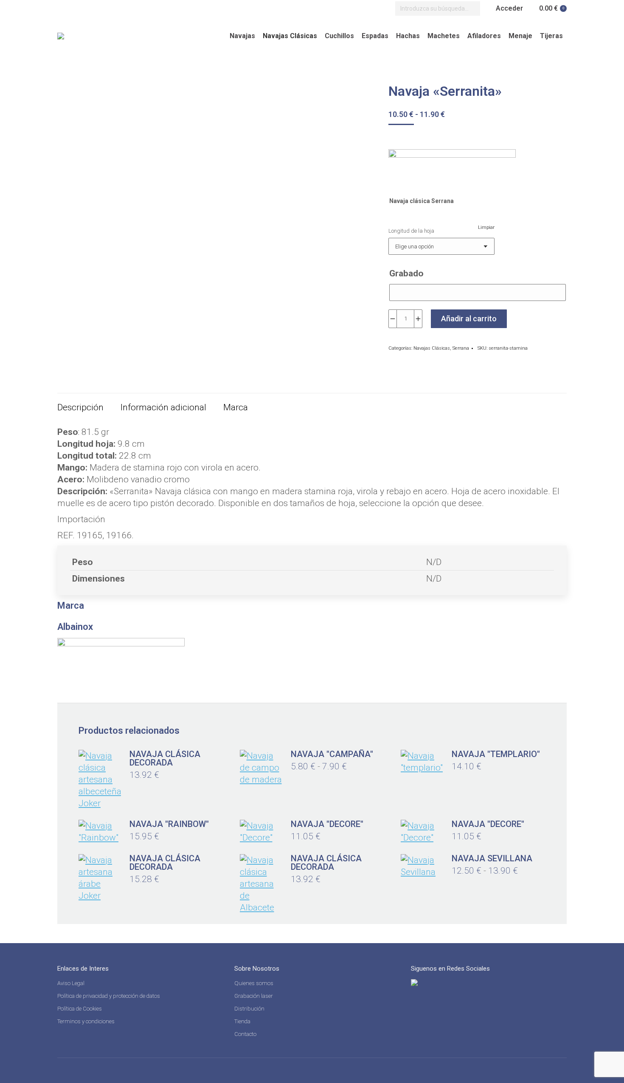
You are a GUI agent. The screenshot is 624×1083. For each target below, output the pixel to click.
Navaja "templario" (496, 754)
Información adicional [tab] (163, 407)
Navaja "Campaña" (332, 754)
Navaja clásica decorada (164, 758)
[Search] (471, 8)
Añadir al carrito (469, 318)
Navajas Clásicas (431, 348)
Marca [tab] (235, 407)
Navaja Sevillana (492, 858)
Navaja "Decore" (327, 824)
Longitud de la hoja (411, 231)
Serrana (461, 348)
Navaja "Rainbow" (169, 824)
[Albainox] (452, 169)
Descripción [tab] (80, 407)
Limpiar (486, 227)
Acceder (509, 8)
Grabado (406, 273)
